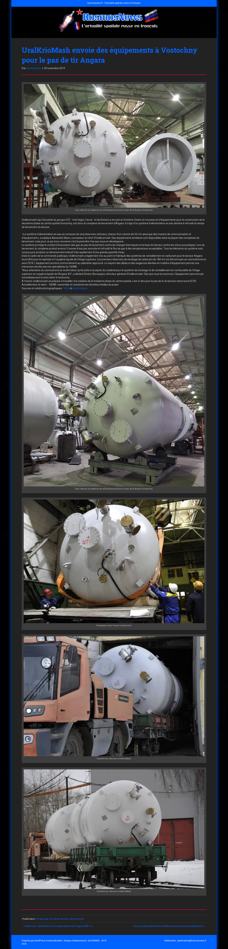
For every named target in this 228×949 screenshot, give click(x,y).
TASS (66, 288)
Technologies (76, 918)
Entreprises (41, 918)
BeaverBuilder (55, 940)
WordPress (39, 940)
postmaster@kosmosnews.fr (191, 940)
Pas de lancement (58, 918)
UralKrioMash (80, 288)
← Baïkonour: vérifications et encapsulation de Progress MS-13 (57, 926)
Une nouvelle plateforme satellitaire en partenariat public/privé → (169, 926)
